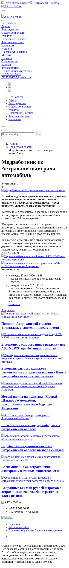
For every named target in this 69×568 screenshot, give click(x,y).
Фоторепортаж (10, 67)
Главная (13, 143)
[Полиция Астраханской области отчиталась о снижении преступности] (34, 316)
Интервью (7, 45)
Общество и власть (12, 32)
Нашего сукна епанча (14, 51)
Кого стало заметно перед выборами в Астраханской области (30, 427)
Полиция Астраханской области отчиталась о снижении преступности (30, 325)
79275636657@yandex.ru (16, 77)
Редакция (14, 524)
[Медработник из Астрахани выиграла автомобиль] (33, 190)
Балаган (6, 64)
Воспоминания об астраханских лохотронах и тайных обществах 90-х (30, 469)
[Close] (2, 20)
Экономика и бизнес (13, 39)
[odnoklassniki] (9, 87)
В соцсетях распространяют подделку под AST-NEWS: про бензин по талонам (33, 346)
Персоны (6, 58)
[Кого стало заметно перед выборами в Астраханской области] (34, 418)
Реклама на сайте (18, 527)
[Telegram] (9, 83)
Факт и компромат (12, 42)
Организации (9, 61)
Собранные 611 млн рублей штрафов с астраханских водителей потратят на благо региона (31, 491)
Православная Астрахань (16, 70)
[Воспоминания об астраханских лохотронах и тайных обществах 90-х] (34, 460)
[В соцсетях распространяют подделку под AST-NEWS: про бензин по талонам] (34, 337)
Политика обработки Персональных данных (35, 530)
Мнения (6, 54)
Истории (6, 48)
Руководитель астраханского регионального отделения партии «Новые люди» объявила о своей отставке (33, 372)
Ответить (14, 281)
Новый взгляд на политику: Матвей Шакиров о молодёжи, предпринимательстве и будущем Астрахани (29, 402)
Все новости (8, 23)
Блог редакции (10, 29)
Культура (6, 35)
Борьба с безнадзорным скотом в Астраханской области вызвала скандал (32, 448)
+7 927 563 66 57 (11, 74)
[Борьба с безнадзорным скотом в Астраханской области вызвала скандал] (34, 439)
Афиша (5, 26)
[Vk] (9, 90)
